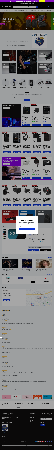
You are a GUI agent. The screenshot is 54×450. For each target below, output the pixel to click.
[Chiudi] (36, 218)
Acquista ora (43, 1)
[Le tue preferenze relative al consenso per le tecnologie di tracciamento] (1, 337)
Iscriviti (27, 229)
